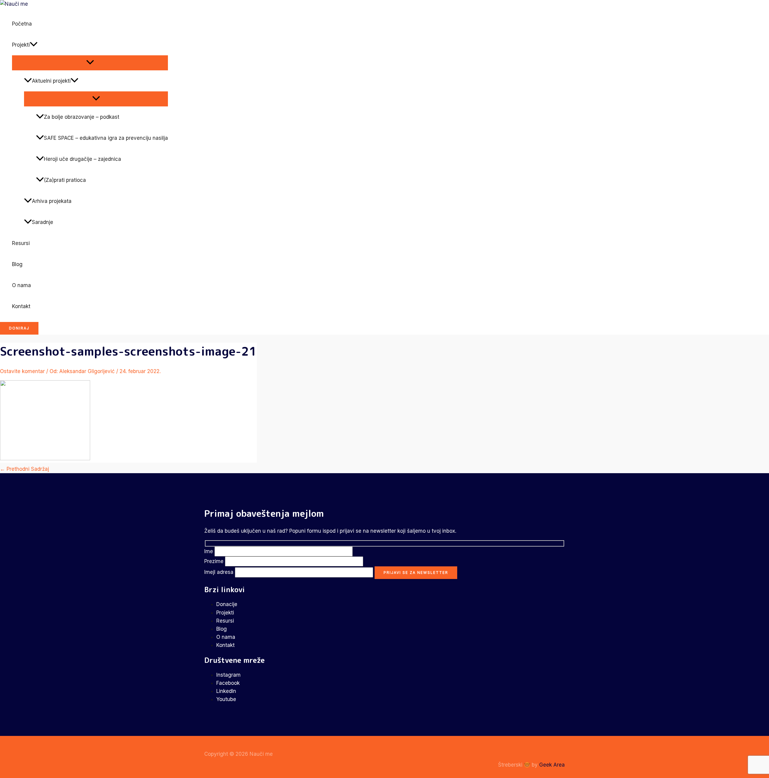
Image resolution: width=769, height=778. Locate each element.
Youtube (226, 699)
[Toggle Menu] (90, 62)
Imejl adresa (219, 572)
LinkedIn (226, 691)
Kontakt (21, 306)
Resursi (21, 243)
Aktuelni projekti (51, 81)
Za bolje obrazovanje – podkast (81, 117)
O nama (21, 285)
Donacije (226, 604)
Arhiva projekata (51, 201)
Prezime (214, 561)
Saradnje (42, 222)
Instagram (228, 675)
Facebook (228, 683)
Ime (209, 551)
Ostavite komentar (22, 371)
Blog (17, 264)
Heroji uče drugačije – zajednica (82, 159)
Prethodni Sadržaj (24, 469)
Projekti (21, 45)
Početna (22, 24)
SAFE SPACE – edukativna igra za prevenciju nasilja (106, 138)
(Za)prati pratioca (65, 180)
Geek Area (552, 765)
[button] (34, 44)
